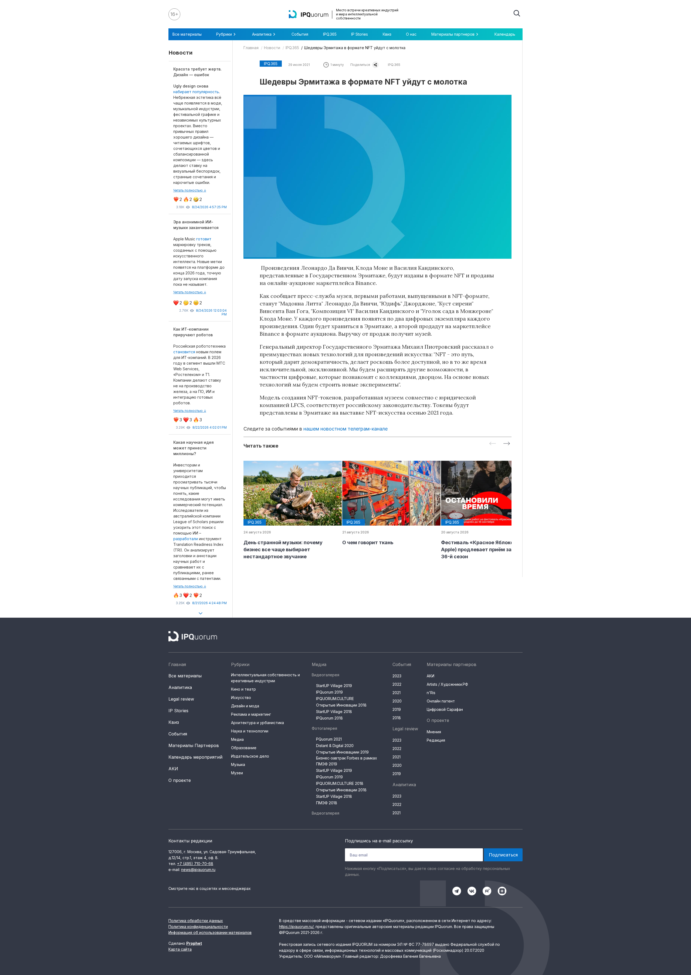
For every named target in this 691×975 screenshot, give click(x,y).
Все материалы (187, 34)
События (300, 34)
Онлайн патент (441, 701)
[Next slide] (507, 444)
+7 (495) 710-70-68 (195, 863)
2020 (397, 701)
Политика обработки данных (195, 920)
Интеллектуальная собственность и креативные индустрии (265, 678)
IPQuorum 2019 (329, 692)
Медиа (237, 739)
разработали (186, 538)
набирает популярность (196, 91)
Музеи (237, 773)
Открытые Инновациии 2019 (342, 752)
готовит (203, 239)
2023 (396, 676)
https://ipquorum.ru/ (296, 926)
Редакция (436, 740)
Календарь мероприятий (195, 757)
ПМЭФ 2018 (326, 803)
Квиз (387, 34)
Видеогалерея (325, 675)
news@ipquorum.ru (198, 869)
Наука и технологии (249, 731)
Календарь (504, 34)
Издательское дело (250, 756)
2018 (396, 717)
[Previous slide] (492, 444)
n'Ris (431, 692)
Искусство (241, 697)
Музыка (238, 764)
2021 (396, 692)
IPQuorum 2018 (329, 718)
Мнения (434, 731)
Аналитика (180, 687)
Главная (251, 47)
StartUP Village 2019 (334, 685)
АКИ (173, 768)
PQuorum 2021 (329, 739)
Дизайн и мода (245, 706)
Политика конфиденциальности (198, 926)
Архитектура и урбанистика (257, 722)
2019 (396, 709)
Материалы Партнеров (193, 745)
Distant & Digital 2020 (335, 745)
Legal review (181, 699)
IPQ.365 (330, 34)
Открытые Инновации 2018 (341, 705)
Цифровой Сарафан (445, 709)
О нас (411, 34)
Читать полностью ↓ (189, 190)
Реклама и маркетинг (251, 714)
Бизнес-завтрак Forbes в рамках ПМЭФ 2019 (346, 761)
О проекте (179, 780)
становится (184, 351)
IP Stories (359, 34)
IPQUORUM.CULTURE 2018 (339, 783)
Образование (243, 747)
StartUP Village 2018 (334, 711)
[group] (288, 510)
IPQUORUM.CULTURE (335, 698)
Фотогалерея (324, 728)
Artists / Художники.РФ (447, 684)
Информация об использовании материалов (210, 932)
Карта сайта (180, 949)
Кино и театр (243, 689)
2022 (396, 684)
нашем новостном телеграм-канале (345, 429)
